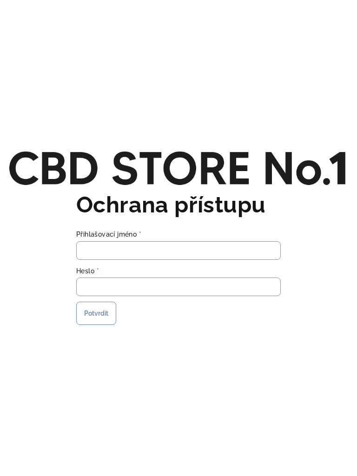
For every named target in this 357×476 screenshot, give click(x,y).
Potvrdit (96, 313)
